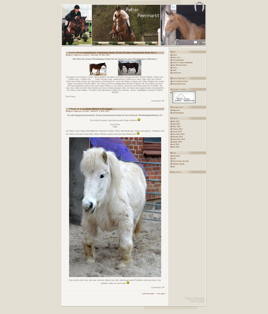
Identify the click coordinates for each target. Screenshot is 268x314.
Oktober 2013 (177, 137)
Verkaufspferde (178, 113)
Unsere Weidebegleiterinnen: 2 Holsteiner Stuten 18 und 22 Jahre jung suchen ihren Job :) (112, 53)
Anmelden (176, 156)
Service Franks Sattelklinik (182, 63)
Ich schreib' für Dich (180, 81)
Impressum (176, 73)
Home (174, 55)
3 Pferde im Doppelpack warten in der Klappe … (92, 109)
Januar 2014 (177, 132)
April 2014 (176, 124)
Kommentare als (180, 161)
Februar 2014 (177, 129)
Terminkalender (178, 60)
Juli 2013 (175, 144)
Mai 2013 (175, 147)
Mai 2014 (175, 121)
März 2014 (176, 126)
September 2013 (178, 139)
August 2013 (177, 142)
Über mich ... (177, 57)
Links (174, 70)
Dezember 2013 (178, 134)
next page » (161, 294)
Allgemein (77, 55)
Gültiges (178, 164)
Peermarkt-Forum (179, 84)
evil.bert (202, 302)
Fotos (174, 68)
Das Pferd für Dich (179, 65)
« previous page (148, 294)
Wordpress (200, 300)
